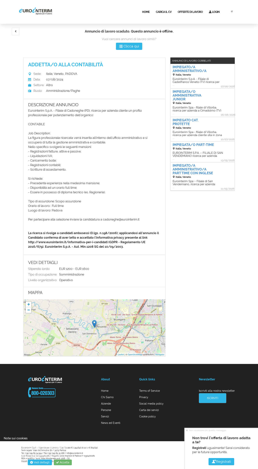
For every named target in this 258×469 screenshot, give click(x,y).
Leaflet (121, 354)
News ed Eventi (110, 422)
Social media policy (151, 403)
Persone (106, 410)
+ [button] (28, 304)
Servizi (105, 416)
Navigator (159, 354)
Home (146, 12)
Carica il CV (163, 12)
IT (232, 11)
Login (215, 12)
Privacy (143, 397)
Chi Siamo (107, 397)
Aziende (106, 403)
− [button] (28, 310)
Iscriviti (212, 398)
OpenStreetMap (135, 354)
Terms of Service (149, 390)
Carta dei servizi (149, 410)
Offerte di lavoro (190, 12)
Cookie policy (147, 416)
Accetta (64, 462)
